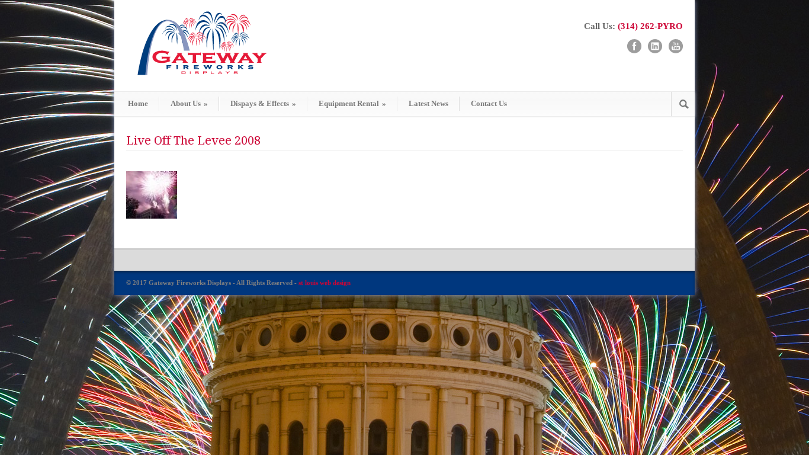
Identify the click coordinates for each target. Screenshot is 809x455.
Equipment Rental (352, 103)
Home (138, 103)
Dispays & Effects (263, 103)
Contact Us (489, 103)
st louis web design (324, 282)
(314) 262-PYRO (650, 26)
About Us (189, 103)
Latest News (428, 103)
